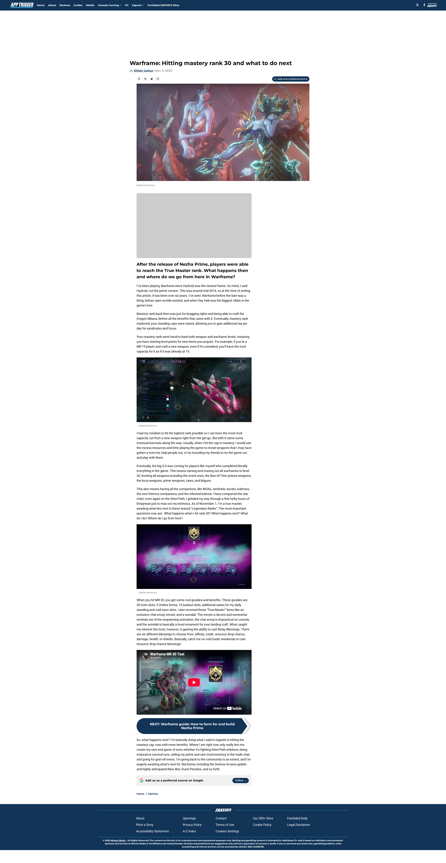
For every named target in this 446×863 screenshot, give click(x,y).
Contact (221, 818)
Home (41, 5)
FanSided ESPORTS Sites (163, 5)
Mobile (90, 5)
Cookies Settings (227, 831)
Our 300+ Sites (263, 818)
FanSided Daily (297, 818)
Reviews (65, 5)
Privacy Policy (192, 825)
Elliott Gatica (143, 70)
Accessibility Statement (152, 831)
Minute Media (118, 840)
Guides (78, 5)
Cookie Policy (262, 825)
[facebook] (424, 4)
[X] (417, 4)
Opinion (153, 793)
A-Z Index (189, 831)
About (52, 5)
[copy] (157, 78)
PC (127, 5)
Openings (189, 818)
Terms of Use (225, 825)
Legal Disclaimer (298, 825)
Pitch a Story (144, 825)
